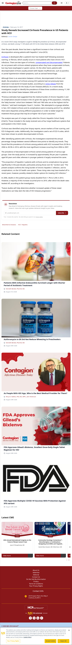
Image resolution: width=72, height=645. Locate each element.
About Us (36, 570)
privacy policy (39, 217)
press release (51, 84)
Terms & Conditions (36, 584)
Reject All (63, 641)
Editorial (36, 575)
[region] (36, 636)
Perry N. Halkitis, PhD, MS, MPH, (16, 397)
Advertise (36, 572)
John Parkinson (31, 397)
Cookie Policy (27, 637)
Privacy (36, 581)
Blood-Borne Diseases (9, 225)
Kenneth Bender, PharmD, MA (15, 289)
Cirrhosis (5, 57)
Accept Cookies (50, 641)
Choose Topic (34, 8)
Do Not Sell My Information (36, 579)
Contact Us (36, 577)
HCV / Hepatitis (23, 225)
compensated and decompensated (49, 62)
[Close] (69, 630)
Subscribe (61, 213)
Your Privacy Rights (36, 586)
